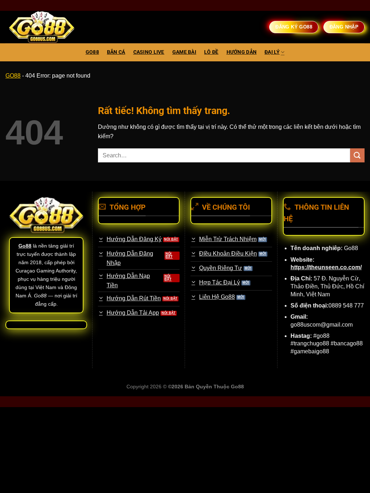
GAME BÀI (184, 52)
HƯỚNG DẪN (242, 52)
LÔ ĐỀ (211, 52)
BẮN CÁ (116, 52)
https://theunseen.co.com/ (326, 267)
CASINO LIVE (148, 52)
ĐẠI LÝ (272, 52)
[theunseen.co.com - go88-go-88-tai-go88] (41, 27)
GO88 (92, 52)
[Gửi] (357, 155)
